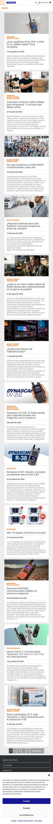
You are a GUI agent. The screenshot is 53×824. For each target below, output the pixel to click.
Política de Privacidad (25, 821)
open (35, 2)
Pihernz (11, 2)
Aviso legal (38, 821)
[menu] (2, 2)
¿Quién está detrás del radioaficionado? (19, 350)
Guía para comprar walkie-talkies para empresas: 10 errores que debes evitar (25, 104)
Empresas (11, 37)
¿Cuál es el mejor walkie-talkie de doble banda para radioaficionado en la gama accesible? (26, 287)
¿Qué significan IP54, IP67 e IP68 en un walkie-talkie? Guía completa (25, 44)
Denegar (26, 808)
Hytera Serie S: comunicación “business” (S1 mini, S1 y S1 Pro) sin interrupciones (25, 654)
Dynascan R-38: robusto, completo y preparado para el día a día (26, 473)
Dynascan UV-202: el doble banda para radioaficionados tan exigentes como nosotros (26, 415)
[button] (49, 775)
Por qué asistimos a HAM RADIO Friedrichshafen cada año (25, 166)
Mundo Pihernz (13, 97)
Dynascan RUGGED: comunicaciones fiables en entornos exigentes (22, 591)
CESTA (50, 2)
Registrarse (44, 2)
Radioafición (12, 161)
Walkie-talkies (13, 38)
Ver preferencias (26, 815)
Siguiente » (37, 750)
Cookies (14, 821)
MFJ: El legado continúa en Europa (26, 532)
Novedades (11, 406)
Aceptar (26, 801)
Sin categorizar (13, 648)
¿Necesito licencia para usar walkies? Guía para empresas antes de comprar (23, 226)
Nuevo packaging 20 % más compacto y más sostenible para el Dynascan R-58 (25, 717)
